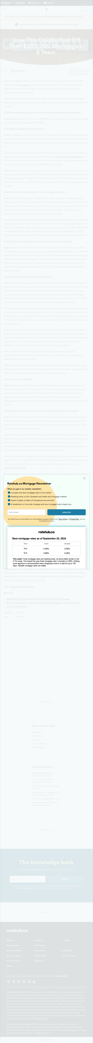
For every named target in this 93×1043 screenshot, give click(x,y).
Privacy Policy (74, 519)
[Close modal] (84, 478)
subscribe (66, 512)
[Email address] (26, 512)
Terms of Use (63, 519)
